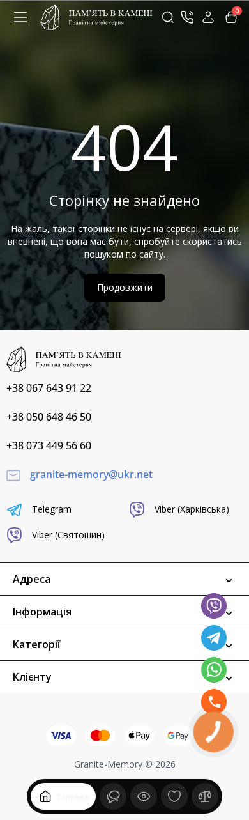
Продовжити (125, 287)
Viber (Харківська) (192, 509)
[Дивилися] (113, 796)
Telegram (52, 509)
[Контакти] (187, 17)
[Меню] (20, 17)
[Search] (168, 17)
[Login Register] (208, 17)
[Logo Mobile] (96, 16)
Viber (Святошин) (68, 535)
